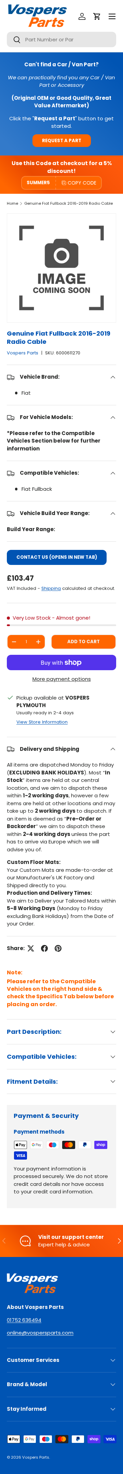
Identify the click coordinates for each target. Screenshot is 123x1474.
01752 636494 (24, 1320)
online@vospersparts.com (40, 1332)
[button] (97, 16)
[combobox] (61, 39)
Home (12, 203)
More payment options (61, 678)
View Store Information (42, 722)
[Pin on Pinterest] (58, 948)
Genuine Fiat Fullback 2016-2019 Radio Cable (68, 203)
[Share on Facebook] (44, 948)
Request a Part (61, 140)
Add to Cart (83, 641)
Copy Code (82, 182)
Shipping (51, 588)
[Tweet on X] (31, 948)
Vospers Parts (22, 353)
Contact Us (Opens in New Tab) (56, 557)
